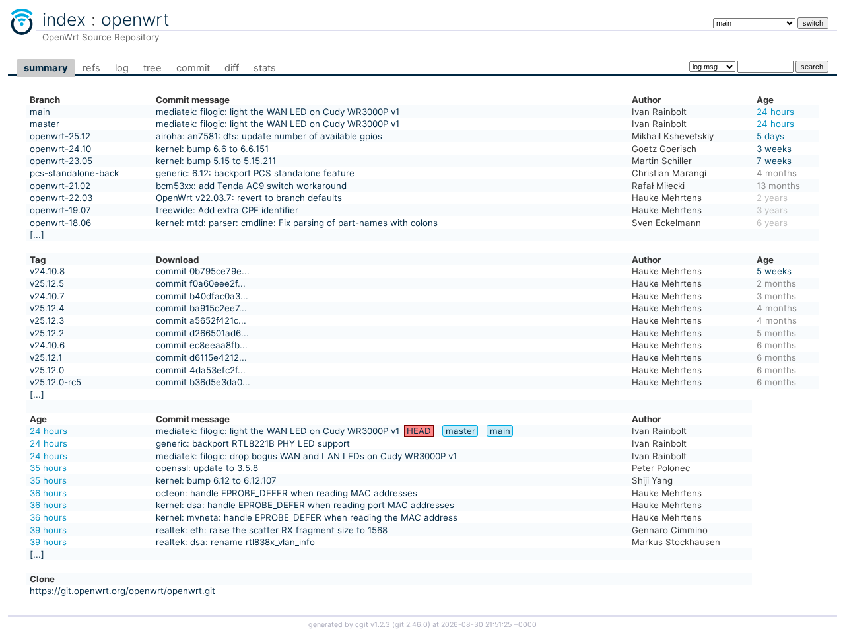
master (44, 123)
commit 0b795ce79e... (203, 271)
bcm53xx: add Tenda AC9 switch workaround (251, 185)
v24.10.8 (47, 271)
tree (152, 68)
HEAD (419, 431)
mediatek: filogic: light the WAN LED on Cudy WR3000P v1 (277, 111)
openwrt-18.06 (60, 222)
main (40, 111)
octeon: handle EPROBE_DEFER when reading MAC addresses (286, 493)
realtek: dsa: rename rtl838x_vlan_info (235, 542)
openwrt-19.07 (60, 210)
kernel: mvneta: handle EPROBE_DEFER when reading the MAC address (306, 517)
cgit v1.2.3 (372, 624)
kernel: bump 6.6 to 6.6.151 (212, 148)
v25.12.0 (47, 370)
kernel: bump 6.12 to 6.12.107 (216, 480)
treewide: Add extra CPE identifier (227, 210)
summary (46, 68)
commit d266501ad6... (202, 333)
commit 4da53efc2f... (201, 370)
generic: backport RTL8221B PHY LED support (253, 443)
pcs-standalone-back (74, 173)
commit (193, 68)
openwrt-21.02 (60, 185)
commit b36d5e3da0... (203, 382)
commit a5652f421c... (201, 320)
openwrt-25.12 (60, 136)
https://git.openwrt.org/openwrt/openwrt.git (122, 590)
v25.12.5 (47, 283)
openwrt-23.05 (61, 160)
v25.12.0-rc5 (55, 382)
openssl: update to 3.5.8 (207, 468)
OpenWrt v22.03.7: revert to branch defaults (249, 197)
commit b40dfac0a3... (202, 296)
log (122, 68)
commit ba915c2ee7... (201, 308)
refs (91, 68)
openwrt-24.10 (60, 148)
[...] (37, 234)
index (64, 19)
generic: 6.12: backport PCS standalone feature (255, 173)
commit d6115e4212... (201, 357)
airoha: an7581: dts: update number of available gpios (269, 136)
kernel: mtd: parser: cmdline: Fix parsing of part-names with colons (297, 222)
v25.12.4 (47, 308)
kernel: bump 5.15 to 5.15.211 (216, 160)
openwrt (135, 19)
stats (265, 68)
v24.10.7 (47, 296)
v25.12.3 (47, 320)
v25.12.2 (47, 333)
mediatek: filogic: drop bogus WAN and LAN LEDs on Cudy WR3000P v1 (306, 456)
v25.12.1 (46, 357)
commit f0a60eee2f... (201, 283)
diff (231, 68)
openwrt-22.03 (61, 197)
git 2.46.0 (411, 624)
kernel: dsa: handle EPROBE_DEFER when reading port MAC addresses (305, 505)
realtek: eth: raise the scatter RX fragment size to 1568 (272, 530)
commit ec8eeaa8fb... (202, 345)
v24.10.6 (47, 345)
